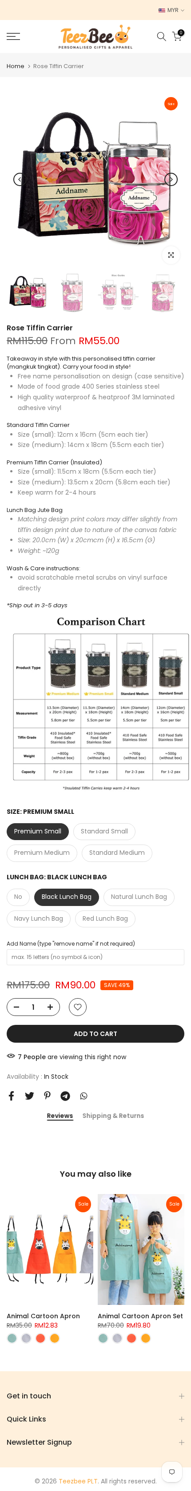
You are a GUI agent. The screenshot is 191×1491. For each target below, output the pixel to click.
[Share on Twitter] (29, 1096)
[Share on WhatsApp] (83, 1096)
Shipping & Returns (113, 1116)
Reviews (60, 1116)
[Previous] (20, 179)
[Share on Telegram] (65, 1096)
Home (15, 66)
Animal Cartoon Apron (43, 1316)
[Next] (171, 179)
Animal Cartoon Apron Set (140, 1316)
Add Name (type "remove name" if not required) (71, 943)
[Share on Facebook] (11, 1096)
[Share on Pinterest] (47, 1095)
